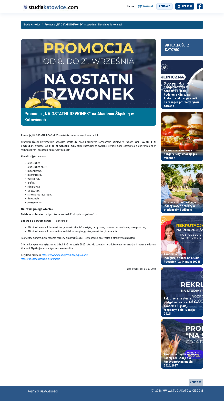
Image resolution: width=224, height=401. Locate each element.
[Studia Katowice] (50, 6)
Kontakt (164, 6)
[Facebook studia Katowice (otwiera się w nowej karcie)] (200, 6)
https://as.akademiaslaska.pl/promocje (40, 259)
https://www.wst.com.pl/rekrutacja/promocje (65, 255)
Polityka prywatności (43, 391)
